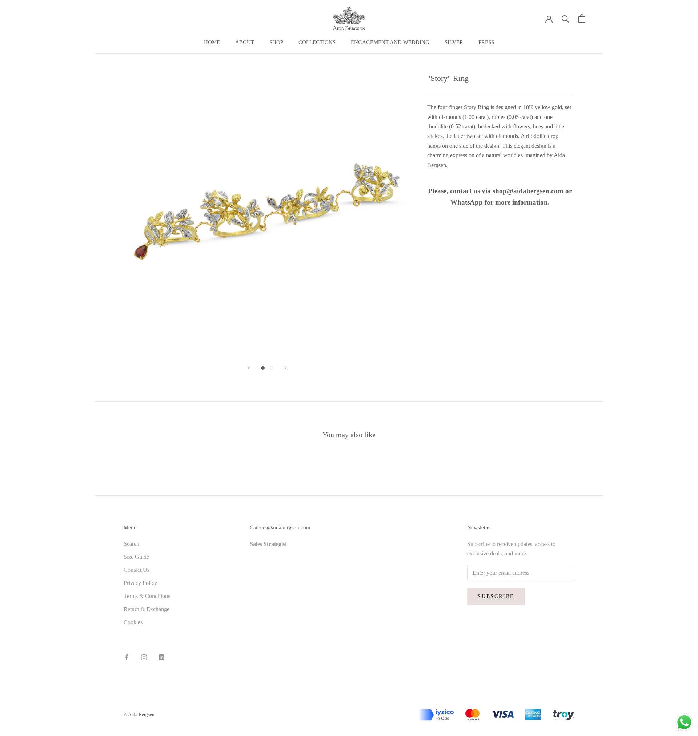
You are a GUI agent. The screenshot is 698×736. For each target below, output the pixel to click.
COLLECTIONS (317, 42)
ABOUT (244, 42)
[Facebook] (126, 657)
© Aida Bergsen (139, 714)
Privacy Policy (140, 583)
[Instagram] (144, 657)
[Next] (286, 367)
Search (131, 544)
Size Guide (136, 557)
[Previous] (249, 367)
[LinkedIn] (161, 657)
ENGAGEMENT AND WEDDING (390, 42)
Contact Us (136, 570)
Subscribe (496, 596)
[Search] (565, 18)
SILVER (454, 42)
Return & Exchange (146, 609)
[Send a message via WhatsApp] (684, 722)
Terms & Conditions (147, 596)
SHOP (276, 42)
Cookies (133, 622)
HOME (212, 42)
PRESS (486, 42)
